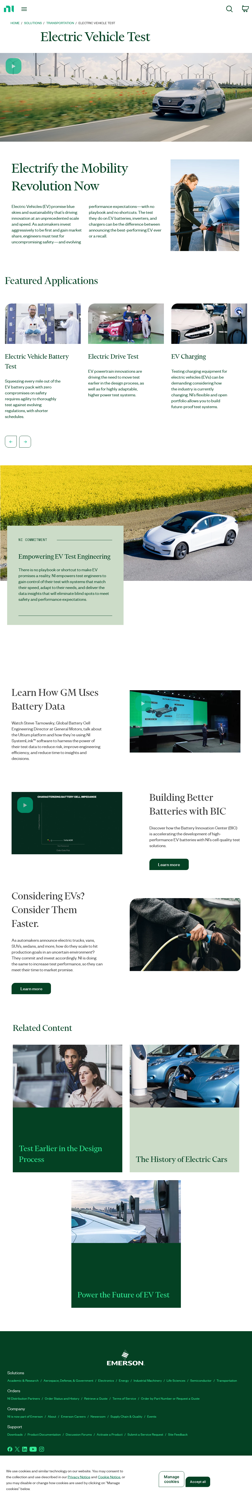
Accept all (197, 1482)
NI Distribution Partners (23, 1398)
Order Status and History (62, 1398)
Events (151, 1416)
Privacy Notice (79, 1476)
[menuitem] (229, 9)
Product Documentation (44, 1434)
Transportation (227, 1380)
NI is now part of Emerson (25, 1416)
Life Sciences (176, 1380)
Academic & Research (23, 1380)
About (52, 1416)
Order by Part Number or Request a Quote (170, 1398)
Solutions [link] (33, 22)
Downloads (15, 1434)
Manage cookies (171, 1479)
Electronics (106, 1380)
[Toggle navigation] (32, 9)
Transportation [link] (60, 22)
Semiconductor (201, 1380)
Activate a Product (110, 1434)
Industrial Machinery (148, 1380)
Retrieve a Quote (96, 1398)
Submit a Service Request (145, 1434)
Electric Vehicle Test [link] (97, 22)
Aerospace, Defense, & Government (68, 1380)
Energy (124, 1380)
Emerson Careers (73, 1416)
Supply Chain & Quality (126, 1416)
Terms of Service (124, 1398)
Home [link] (15, 22)
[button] (13, 66)
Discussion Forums (79, 1434)
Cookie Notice (109, 1476)
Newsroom (98, 1416)
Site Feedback (178, 1434)
